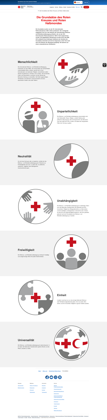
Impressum (56, 401)
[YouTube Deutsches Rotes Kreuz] (51, 377)
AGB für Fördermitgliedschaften (58, 386)
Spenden (86, 7)
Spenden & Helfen (71, 7)
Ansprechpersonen (57, 389)
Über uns (78, 7)
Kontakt (55, 406)
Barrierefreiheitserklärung (59, 391)
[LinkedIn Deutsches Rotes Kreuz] (60, 377)
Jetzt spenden (20, 385)
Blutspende (32, 387)
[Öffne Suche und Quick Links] (82, 7)
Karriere (56, 7)
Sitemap (55, 408)
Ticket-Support (57, 404)
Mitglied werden (21, 387)
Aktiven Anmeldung (34, 385)
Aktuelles (44, 385)
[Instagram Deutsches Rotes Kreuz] (55, 377)
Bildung (60, 7)
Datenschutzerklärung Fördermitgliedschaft (58, 396)
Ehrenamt (32, 390)
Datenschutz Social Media (59, 399)
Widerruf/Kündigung (58, 410)
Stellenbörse (32, 392)
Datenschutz (56, 393)
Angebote (52, 7)
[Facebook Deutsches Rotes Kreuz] (47, 377)
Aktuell (64, 7)
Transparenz (44, 392)
